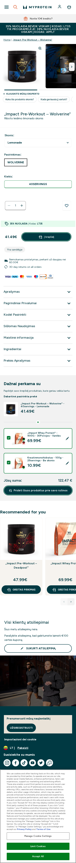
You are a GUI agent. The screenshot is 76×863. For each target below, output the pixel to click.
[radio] (38, 184)
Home (7, 39)
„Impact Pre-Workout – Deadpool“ (21, 565)
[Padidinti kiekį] (22, 205)
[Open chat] (49, 762)
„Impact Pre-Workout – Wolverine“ (32, 39)
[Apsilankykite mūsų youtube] (32, 762)
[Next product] (71, 601)
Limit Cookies (38, 846)
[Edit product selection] (67, 438)
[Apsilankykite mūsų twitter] (41, 762)
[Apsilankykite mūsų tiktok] (24, 762)
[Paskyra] (60, 7)
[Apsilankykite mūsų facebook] (15, 762)
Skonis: (9, 135)
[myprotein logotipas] (37, 7)
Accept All (38, 856)
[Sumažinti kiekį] (9, 205)
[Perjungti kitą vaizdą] (72, 67)
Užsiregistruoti (21, 727)
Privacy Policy (24, 829)
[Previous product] (64, 601)
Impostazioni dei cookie (20, 739)
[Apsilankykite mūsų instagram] (7, 762)
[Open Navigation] (6, 7)
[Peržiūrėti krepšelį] (69, 7)
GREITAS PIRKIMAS (24, 589)
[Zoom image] (40, 48)
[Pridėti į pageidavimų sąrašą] (66, 206)
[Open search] (15, 7)
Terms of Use (43, 829)
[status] (15, 205)
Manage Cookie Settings (38, 836)
